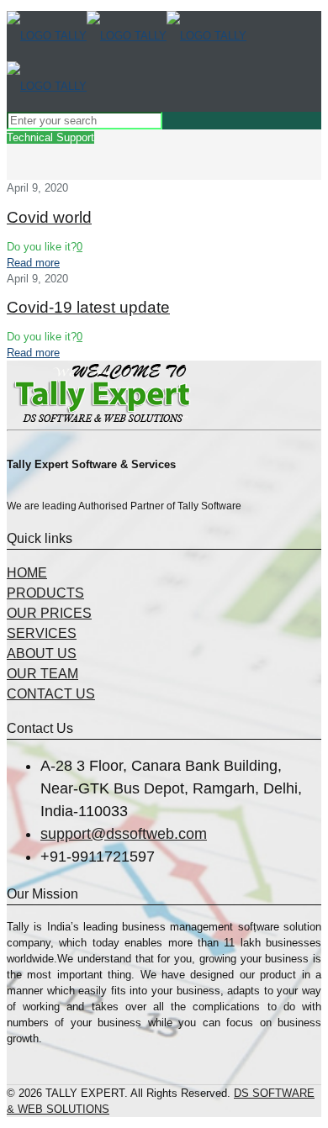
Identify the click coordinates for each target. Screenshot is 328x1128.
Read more (33, 262)
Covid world (49, 217)
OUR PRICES (49, 613)
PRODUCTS (45, 593)
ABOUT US (42, 653)
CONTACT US (51, 694)
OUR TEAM (42, 674)
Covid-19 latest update (88, 307)
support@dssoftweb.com (123, 833)
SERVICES (42, 633)
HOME (27, 573)
